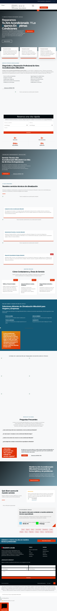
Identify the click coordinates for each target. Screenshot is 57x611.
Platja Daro (31, 531)
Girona (23, 529)
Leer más (6, 215)
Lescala (50, 529)
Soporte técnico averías (29, 522)
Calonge (37, 531)
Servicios (45, 547)
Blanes (32, 529)
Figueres (28, 529)
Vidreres (42, 531)
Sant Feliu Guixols (49, 531)
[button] (15, 280)
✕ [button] (0, 596)
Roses (26, 531)
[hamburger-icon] (38, 10)
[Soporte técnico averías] (20, 523)
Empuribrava (45, 529)
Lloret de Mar (38, 529)
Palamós (21, 531)
